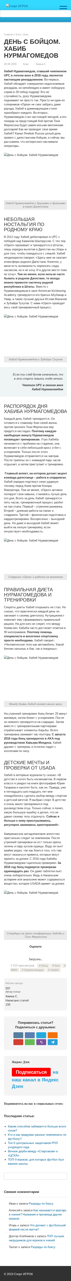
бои (57, 965)
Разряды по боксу (41, 1203)
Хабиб (54, 969)
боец (44, 965)
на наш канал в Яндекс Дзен (35, 1079)
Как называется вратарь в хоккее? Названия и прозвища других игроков (37, 1214)
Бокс (26, 64)
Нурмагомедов (33, 969)
